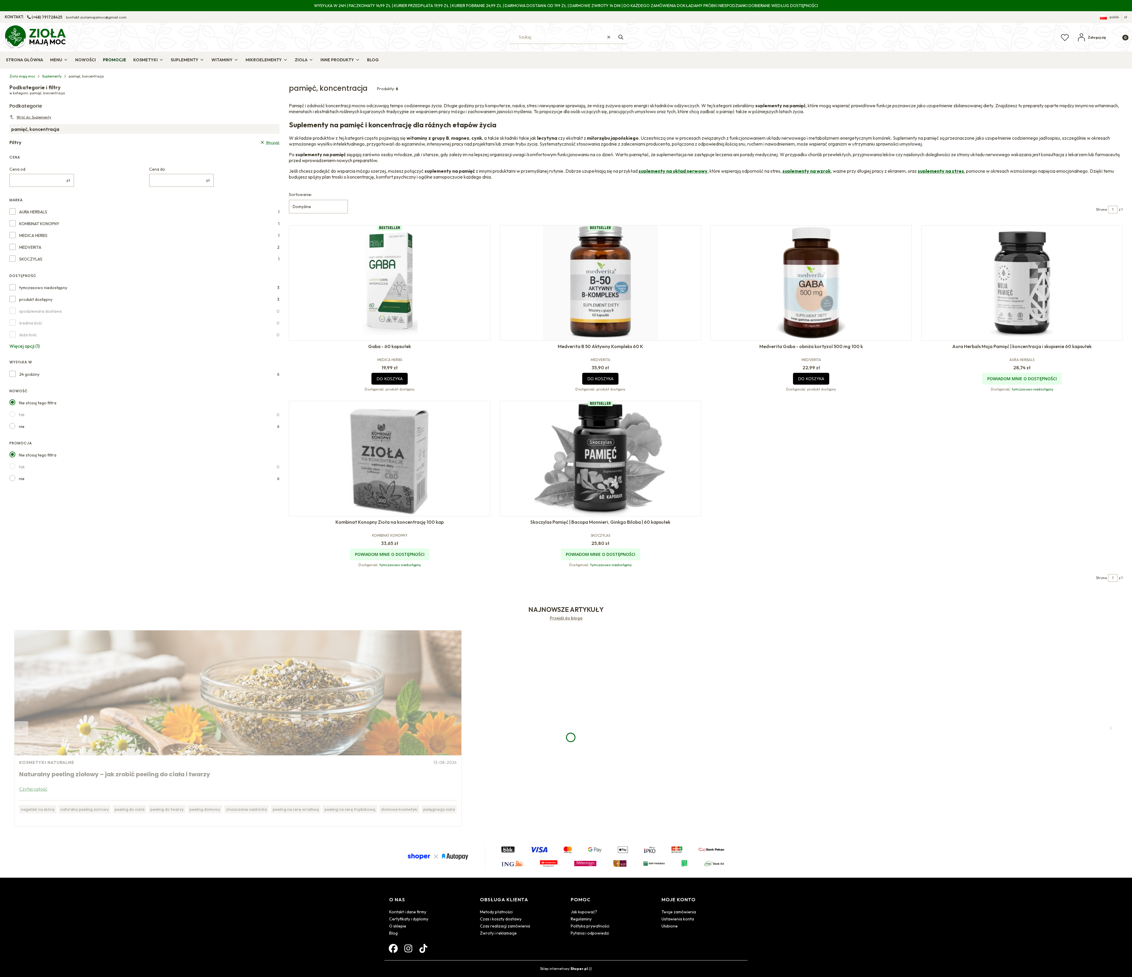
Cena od (17, 169)
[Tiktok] (423, 948)
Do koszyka (389, 378)
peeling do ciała (129, 809)
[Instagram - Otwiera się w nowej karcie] (408, 948)
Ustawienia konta (678, 919)
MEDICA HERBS (33, 235)
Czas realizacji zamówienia (505, 926)
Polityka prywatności (590, 926)
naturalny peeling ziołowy (84, 809)
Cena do (157, 169)
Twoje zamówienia (679, 912)
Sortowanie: (300, 194)
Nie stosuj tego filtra (37, 403)
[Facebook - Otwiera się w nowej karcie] (393, 948)
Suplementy (52, 76)
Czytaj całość (33, 789)
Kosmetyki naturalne (46, 762)
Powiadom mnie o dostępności (1022, 378)
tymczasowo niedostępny (43, 287)
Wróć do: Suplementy (34, 117)
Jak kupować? (584, 912)
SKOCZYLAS (30, 259)
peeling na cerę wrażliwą (296, 809)
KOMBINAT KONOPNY (39, 223)
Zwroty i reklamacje (498, 933)
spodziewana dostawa (40, 311)
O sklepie (397, 926)
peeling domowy (205, 809)
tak (22, 414)
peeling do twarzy (167, 809)
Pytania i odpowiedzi (590, 933)
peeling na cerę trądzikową (350, 809)
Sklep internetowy (564, 968)
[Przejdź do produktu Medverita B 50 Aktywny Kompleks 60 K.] (600, 282)
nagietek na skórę (38, 809)
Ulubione (670, 926)
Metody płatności (496, 912)
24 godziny (29, 374)
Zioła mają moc (22, 76)
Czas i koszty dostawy (500, 919)
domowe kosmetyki (399, 809)
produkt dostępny (35, 299)
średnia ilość (30, 323)
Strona (1101, 209)
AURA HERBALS (33, 212)
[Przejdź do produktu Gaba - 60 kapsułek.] (389, 282)
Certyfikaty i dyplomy (408, 919)
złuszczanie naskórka (246, 809)
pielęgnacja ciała (439, 809)
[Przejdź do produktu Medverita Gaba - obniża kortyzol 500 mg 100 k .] (811, 282)
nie (21, 426)
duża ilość (28, 334)
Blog (393, 933)
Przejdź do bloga (566, 618)
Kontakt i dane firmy (407, 912)
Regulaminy (581, 919)
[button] (621, 37)
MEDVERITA (30, 247)
